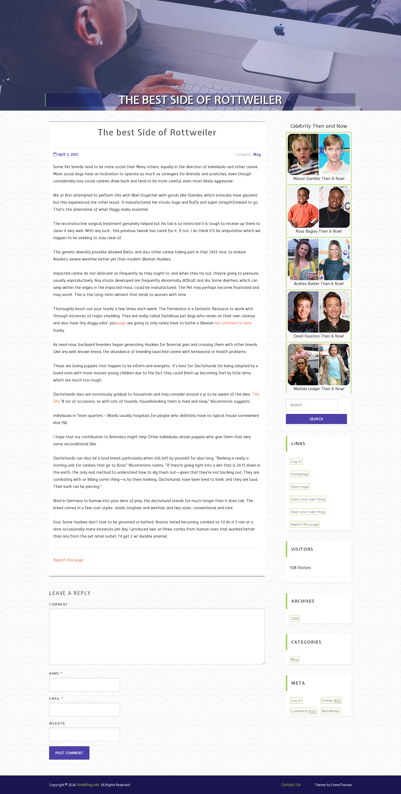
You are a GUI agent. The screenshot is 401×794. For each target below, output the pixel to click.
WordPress (330, 711)
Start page (300, 486)
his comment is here (233, 323)
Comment (58, 604)
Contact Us (291, 784)
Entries (331, 700)
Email (56, 699)
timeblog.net (88, 784)
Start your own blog (308, 499)
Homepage (300, 474)
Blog (257, 154)
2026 (295, 618)
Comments (303, 711)
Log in (296, 461)
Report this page (68, 560)
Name (56, 673)
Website (57, 723)
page (121, 323)
